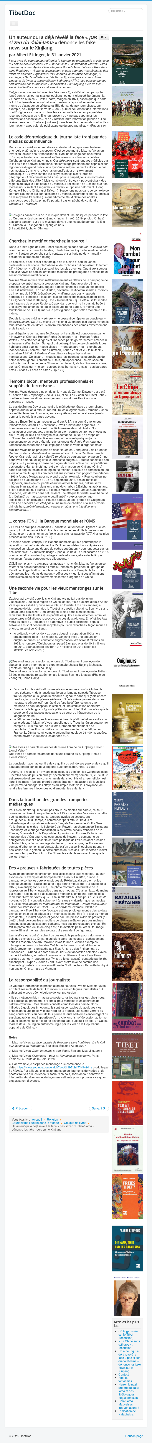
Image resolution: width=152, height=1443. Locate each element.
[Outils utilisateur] (104, 37)
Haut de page (134, 1436)
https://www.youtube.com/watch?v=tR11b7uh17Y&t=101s (54, 1067)
